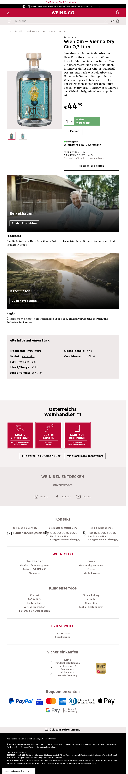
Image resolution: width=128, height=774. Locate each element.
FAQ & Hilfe (34, 599)
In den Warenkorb (83, 121)
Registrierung (63, 637)
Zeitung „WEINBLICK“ (34, 569)
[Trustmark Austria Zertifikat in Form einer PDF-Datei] (101, 668)
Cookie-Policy (27, 747)
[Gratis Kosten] (48, 435)
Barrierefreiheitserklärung (78, 744)
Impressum (52, 744)
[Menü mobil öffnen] (9, 21)
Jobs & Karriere (91, 573)
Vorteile (91, 599)
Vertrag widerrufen (34, 607)
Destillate (23, 362)
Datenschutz (98, 744)
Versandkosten (97, 158)
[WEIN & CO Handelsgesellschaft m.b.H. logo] (63, 12)
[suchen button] (17, 21)
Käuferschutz (34, 603)
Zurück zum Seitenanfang (63, 729)
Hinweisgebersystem (46, 747)
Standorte (34, 573)
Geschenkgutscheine (91, 565)
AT (92, 6)
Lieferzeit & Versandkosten (34, 611)
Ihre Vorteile (63, 633)
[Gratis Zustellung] (20, 435)
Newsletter (91, 603)
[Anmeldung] (8, 12)
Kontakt (34, 595)
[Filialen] (117, 12)
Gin (34, 362)
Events (91, 561)
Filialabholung (91, 595)
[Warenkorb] (117, 20)
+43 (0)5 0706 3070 (102, 533)
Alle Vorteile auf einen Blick (41, 456)
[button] (23, 6)
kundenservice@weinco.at (79, 6)
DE (97, 6)
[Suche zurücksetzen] (105, 21)
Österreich (19, 31)
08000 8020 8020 (64, 533)
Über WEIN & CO (34, 561)
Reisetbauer (30, 31)
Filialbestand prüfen (91, 166)
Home (9, 31)
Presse (91, 569)
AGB (61, 744)
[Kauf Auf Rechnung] (77, 435)
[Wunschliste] (112, 21)
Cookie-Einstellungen (91, 607)
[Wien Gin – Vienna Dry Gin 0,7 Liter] (12, 136)
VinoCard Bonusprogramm (85, 456)
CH (102, 6)
